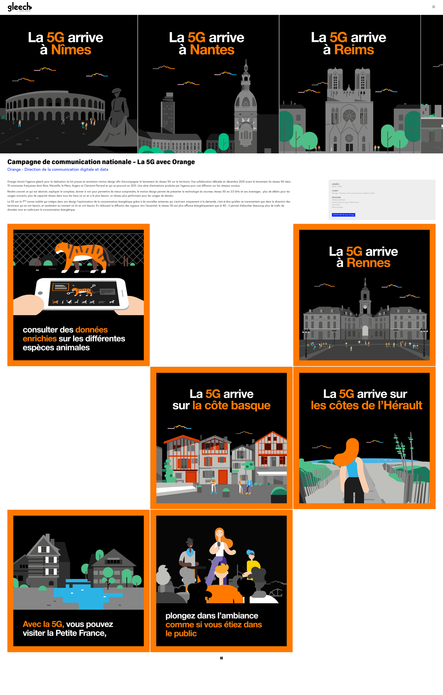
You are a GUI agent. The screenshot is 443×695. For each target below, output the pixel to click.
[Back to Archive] (221, 658)
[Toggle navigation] (434, 6)
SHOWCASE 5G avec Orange (343, 215)
